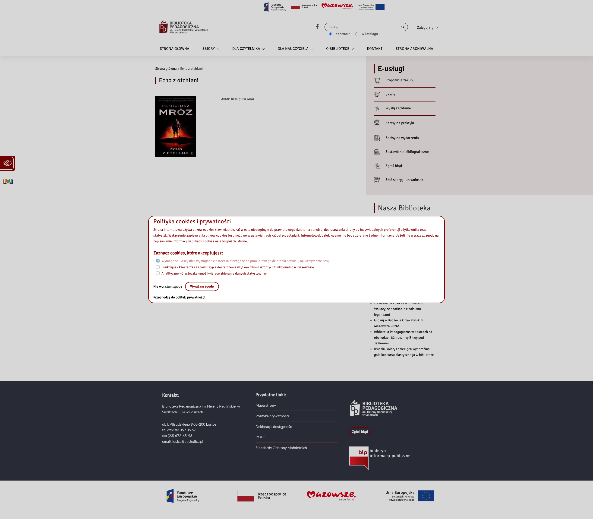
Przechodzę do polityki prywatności (179, 297)
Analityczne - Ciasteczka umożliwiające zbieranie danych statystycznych (214, 273)
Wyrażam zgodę (202, 286)
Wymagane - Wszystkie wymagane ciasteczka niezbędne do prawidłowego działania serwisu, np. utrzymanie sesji (245, 261)
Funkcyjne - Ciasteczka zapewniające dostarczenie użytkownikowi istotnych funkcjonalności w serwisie (237, 267)
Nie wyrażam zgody (168, 286)
